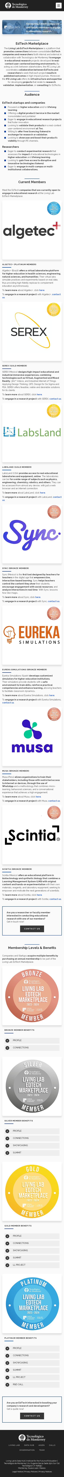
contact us (55, 398)
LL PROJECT (19, 1265)
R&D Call (18, 1384)
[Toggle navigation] (59, 5)
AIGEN (42, 1445)
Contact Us (32, 929)
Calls (52, 1445)
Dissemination (27, 1450)
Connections (21, 1047)
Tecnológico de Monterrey (15, 1463)
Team (42, 1450)
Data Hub (29, 1445)
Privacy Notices (45, 1471)
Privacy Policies (30, 1471)
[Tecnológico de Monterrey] (16, 5)
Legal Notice (17, 1471)
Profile (17, 1040)
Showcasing (20, 1145)
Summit (17, 1152)
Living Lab (14, 1445)
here (42, 290)
